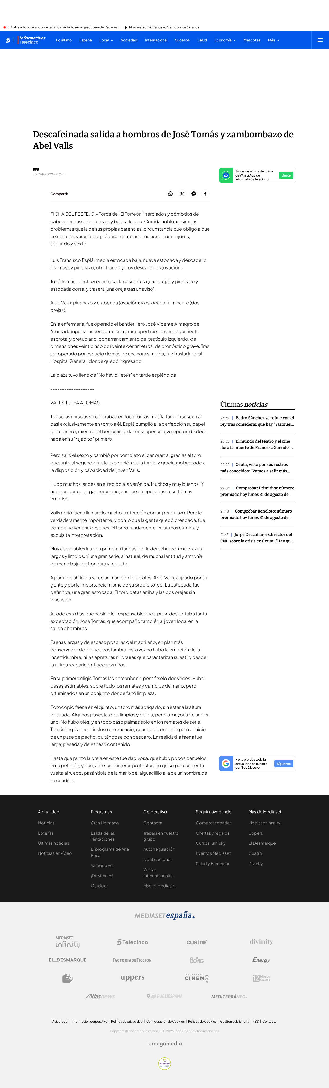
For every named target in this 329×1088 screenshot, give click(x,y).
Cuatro (255, 853)
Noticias (46, 822)
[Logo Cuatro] (197, 942)
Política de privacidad (127, 1021)
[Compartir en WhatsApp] (170, 194)
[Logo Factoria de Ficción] (132, 960)
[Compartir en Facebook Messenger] (193, 194)
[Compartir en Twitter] (182, 194)
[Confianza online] (164, 1068)
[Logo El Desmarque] (67, 960)
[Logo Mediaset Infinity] (68, 942)
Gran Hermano (105, 822)
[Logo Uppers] (132, 978)
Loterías (46, 833)
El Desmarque (262, 843)
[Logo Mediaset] (164, 919)
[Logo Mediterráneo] (229, 996)
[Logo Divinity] (261, 942)
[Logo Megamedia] (167, 1044)
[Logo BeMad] (67, 978)
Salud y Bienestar (212, 863)
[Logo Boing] (197, 960)
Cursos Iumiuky (211, 843)
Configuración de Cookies (165, 1021)
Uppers (256, 833)
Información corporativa (89, 1021)
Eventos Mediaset (213, 853)
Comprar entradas (214, 822)
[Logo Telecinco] (132, 942)
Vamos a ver (102, 865)
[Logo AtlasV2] (100, 996)
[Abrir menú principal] (320, 40)
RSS (256, 1021)
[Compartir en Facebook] (205, 194)
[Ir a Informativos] (31, 40)
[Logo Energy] (261, 960)
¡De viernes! (102, 875)
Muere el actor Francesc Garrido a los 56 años (164, 27)
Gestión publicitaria (234, 1021)
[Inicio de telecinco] (8, 40)
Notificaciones (157, 859)
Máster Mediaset (159, 885)
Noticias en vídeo (55, 853)
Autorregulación (159, 849)
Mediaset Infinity (264, 822)
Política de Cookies (202, 1021)
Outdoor (99, 885)
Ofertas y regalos (213, 833)
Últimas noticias (53, 843)
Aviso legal (60, 1021)
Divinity (256, 863)
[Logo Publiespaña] (164, 996)
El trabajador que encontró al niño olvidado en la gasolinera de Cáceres (63, 27)
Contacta (152, 822)
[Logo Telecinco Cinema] (197, 978)
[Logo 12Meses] (261, 978)
